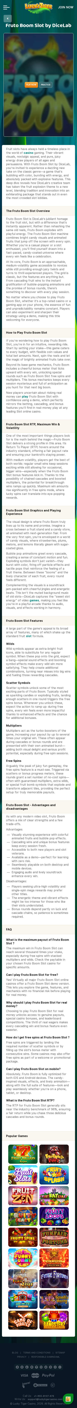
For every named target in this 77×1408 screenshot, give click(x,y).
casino (28, 153)
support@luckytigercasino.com (45, 1399)
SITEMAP (60, 1353)
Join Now (65, 7)
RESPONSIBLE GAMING (43, 1357)
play (25, 396)
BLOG (15, 1353)
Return (8, 18)
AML (57, 1357)
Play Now (31, 85)
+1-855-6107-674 (44, 1396)
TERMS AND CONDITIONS (36, 1353)
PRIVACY (21, 1357)
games (34, 600)
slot (29, 636)
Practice (45, 85)
